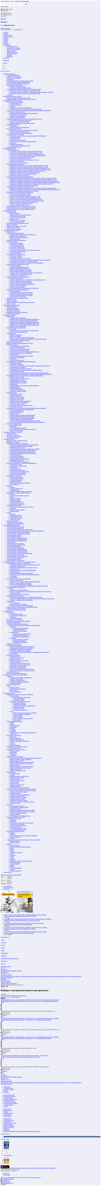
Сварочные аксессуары (10, 210)
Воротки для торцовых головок (18, 791)
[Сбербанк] (6, 1158)
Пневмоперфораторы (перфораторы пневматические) (24, 385)
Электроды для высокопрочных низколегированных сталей (26, 152)
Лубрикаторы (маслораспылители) (19, 350)
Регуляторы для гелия (16, 257)
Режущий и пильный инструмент (16, 749)
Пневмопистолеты (12, 392)
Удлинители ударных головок (18, 391)
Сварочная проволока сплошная (15, 164)
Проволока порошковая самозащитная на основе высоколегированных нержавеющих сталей (35, 189)
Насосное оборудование (13, 655)
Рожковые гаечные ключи (17, 780)
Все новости (4, 969)
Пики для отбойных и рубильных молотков (22, 337)
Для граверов (13, 577)
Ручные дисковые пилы (16, 488)
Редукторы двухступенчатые (18, 251)
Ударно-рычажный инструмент (15, 831)
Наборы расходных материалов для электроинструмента (22, 607)
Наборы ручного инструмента (15, 756)
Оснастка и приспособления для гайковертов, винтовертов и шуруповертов (30, 591)
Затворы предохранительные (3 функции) (21, 294)
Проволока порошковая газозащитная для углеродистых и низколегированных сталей (33, 178)
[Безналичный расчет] (6, 1163)
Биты (11, 588)
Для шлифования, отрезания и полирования (19, 563)
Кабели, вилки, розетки (13, 227)
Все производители (6, 966)
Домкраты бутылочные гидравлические (21, 677)
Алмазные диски (14, 569)
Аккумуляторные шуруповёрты (15, 554)
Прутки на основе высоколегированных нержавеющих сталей (27, 200)
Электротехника (8, 1105)
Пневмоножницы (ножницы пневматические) (22, 415)
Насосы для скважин (15, 662)
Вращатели (13, 143)
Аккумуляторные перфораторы (15, 557)
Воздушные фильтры (15, 425)
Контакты (6, 57)
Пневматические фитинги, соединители (21, 353)
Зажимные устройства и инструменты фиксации (20, 694)
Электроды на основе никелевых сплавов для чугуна (24, 160)
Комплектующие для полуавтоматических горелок (23, 113)
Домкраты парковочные (16, 679)
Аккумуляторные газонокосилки (22, 633)
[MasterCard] (6, 1146)
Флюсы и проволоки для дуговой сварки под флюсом (21, 207)
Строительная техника (10, 1102)
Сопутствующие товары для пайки (19, 495)
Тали (8, 686)
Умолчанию (14, 995)
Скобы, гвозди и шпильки (17, 371)
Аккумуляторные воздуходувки (15, 526)
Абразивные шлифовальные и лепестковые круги (23, 567)
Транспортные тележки (16, 144)
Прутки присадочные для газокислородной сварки (20, 209)
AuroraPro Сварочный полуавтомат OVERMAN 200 (18, 924)
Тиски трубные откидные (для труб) (23, 718)
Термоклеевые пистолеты (17, 502)
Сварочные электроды (13, 150)
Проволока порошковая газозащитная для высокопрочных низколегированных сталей (33, 179)
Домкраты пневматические (17, 680)
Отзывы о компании (12, 52)
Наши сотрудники (12, 53)
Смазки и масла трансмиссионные (16, 610)
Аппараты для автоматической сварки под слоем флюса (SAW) (24, 89)
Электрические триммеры (20, 642)
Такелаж (12, 869)
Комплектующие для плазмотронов (19, 127)
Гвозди (12, 856)
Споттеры (9, 95)
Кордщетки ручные (15, 748)
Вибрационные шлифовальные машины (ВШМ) (23, 453)
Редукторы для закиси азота (17, 248)
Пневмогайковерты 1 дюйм (17, 380)
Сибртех (9, 876)
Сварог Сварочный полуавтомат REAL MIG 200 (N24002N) (20, 916)
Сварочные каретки (15, 137)
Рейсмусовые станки (15, 518)
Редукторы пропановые (16, 243)
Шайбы (12, 865)
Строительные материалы (11, 1103)
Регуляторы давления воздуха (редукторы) (21, 356)
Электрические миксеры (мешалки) (19, 471)
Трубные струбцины (18, 707)
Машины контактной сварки (14, 85)
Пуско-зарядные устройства (14, 436)
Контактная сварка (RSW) (14, 128)
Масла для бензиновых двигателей (16, 673)
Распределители (14, 354)
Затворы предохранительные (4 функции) (21, 295)
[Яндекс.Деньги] (6, 1151)
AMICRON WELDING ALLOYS (9, 958)
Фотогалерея (7, 1114)
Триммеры (13, 638)
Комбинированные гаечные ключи (19, 776)
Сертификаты (7, 1121)
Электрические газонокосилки (21, 636)
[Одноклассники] (5, 986)
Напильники (13, 752)
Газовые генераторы (12, 308)
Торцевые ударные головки (17, 389)
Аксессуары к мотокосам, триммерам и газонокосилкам (25, 625)
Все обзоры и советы (6, 975)
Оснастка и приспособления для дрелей (21, 584)
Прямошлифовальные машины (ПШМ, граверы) (23, 450)
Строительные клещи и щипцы (18, 828)
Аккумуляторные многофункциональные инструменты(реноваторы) (25, 531)
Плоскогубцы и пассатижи (17, 824)
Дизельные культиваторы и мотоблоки (20, 650)
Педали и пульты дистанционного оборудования (23, 141)
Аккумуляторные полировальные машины (18, 532)
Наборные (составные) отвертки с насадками (22, 810)
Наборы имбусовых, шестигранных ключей (22, 762)
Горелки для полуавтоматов (17, 112)
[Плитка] (1, 998)
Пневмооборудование (10, 315)
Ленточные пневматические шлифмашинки (22, 409)
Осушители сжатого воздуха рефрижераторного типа (24, 351)
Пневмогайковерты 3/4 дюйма (18, 382)
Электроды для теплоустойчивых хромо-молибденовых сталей (27, 154)
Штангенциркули (15, 725)
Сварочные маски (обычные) (18, 216)
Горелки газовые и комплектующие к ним (18, 277)
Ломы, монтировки (15, 837)
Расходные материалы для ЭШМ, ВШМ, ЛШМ (22, 570)
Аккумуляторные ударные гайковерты (17, 556)
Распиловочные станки (16, 516)
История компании (12, 46)
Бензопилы (13, 617)
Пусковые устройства (13, 437)
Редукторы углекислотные (17, 247)
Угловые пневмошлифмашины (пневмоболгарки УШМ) (25, 420)
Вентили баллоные (12, 301)
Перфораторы (14, 467)
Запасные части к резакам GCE (18, 275)
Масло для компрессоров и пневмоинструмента (20, 343)
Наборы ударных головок (17, 377)
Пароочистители (14, 511)
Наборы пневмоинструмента (14, 341)
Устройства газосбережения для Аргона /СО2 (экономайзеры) (26, 262)
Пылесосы (13, 508)
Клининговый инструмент (14, 505)
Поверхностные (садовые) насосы (19, 660)
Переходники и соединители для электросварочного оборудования (28, 136)
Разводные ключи (15, 779)
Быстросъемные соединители (18, 296)
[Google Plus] (7, 986)
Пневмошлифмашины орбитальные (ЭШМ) (22, 416)
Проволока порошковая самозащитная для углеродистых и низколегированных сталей (33, 188)
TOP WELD (4, 961)
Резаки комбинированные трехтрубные (20, 271)
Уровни (12, 724)
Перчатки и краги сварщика (17, 220)
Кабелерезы (13, 821)
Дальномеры (13, 727)
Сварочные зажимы (18, 700)
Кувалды (12, 832)
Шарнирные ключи (15, 786)
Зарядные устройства (12, 435)
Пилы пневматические (16, 412)
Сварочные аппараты (9, 73)
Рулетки (12, 722)
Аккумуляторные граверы (14, 535)
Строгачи (12, 106)
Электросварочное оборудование (13, 100)
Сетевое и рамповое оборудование (16, 240)
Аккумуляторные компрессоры (15, 528)
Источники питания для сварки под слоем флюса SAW (25, 90)
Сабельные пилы (14, 490)
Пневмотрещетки (14, 387)
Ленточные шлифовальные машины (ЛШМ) (22, 452)
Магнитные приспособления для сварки (18, 223)
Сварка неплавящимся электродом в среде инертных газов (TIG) (24, 119)
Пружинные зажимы (18, 698)
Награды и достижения (13, 49)
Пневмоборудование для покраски (16, 327)
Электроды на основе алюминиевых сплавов (22, 157)
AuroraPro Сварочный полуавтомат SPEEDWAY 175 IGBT (19, 929)
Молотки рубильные (15, 336)
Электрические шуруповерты (18, 473)
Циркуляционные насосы (17, 657)
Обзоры (6, 39)
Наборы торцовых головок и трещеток (20, 759)
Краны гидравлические (13, 684)
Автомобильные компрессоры (18, 318)
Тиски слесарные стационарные (22, 714)
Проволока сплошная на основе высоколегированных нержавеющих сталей (30, 169)
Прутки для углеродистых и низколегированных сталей (25, 196)
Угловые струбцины (18, 708)
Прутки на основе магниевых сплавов (20, 193)
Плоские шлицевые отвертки (18, 813)
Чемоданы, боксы (15, 842)
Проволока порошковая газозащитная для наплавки (24, 185)
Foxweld (3, 945)
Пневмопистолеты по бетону (18, 367)
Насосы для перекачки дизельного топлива (21, 669)
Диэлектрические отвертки (17, 806)
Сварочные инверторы (13, 75)
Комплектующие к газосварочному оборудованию (20, 302)
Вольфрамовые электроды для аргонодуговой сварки (21, 206)
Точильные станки (15, 519)
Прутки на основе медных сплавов (19, 205)
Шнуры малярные (15, 745)
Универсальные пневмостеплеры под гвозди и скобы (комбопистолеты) (29, 373)
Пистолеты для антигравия (17, 404)
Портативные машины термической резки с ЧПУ (20, 81)
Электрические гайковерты (17, 470)
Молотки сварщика (12, 224)
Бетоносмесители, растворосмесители (17, 440)
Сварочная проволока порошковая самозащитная (20, 186)
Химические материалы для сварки (16, 226)
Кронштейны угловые (16, 852)
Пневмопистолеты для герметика (19, 402)
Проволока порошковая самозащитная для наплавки (24, 191)
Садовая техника (8, 611)
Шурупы (12, 866)
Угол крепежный (14, 863)
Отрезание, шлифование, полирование (17, 443)
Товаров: (3, 994)
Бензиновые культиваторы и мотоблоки (21, 649)
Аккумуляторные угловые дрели (15, 560)
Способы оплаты (8, 1088)
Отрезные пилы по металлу (17, 457)
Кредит (6, 42)
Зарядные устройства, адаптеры (15, 543)
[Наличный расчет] (6, 1160)
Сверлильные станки (15, 515)
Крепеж (9, 844)
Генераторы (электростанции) (12, 305)
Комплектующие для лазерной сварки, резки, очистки (21, 99)
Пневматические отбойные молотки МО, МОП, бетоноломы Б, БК (28, 339)
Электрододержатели (16, 103)
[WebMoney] (6, 1148)
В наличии (17, 997)
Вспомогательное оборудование (15, 134)
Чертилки (12, 744)
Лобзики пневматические (17, 411)
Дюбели (12, 849)
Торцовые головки (15, 793)
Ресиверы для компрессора (17, 357)
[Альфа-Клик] (8, 1155)
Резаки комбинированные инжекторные (21, 270)
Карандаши (13, 736)
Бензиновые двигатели (13, 672)
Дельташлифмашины (15, 454)
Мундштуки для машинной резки (19, 237)
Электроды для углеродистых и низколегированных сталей (26, 151)
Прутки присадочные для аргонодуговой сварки (20, 192)
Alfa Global (4, 956)
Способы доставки (9, 1089)
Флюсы (12, 497)
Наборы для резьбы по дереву (18, 770)
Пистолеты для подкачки (17, 398)
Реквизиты (10, 56)
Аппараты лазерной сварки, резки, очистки (18, 97)
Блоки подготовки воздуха (17, 347)
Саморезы (12, 855)
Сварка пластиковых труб (14, 147)
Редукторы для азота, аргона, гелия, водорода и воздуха (25, 250)
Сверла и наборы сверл (16, 580)
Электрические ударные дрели (18, 466)
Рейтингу (23, 995)
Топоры (12, 838)
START (3, 950)
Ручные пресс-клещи (15, 827)
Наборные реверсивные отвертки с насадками (22, 811)
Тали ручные (13, 690)
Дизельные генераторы (13, 310)
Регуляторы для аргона (16, 255)
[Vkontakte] (4, 1136)
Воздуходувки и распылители (15, 619)
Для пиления (10, 601)
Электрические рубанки (16, 477)
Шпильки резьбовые (15, 870)
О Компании (7, 45)
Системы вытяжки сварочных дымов (20, 145)
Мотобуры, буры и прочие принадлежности (19, 621)
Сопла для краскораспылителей (18, 332)
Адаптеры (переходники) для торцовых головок (23, 790)
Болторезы (13, 820)
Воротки (12, 775)
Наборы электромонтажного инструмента (21, 763)
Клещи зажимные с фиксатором (21, 697)
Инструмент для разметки (14, 735)
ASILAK (3, 964)
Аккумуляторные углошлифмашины (17, 539)
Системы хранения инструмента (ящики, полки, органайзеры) (24, 839)
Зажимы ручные (14, 696)
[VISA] (6, 1143)
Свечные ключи (14, 782)
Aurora (2, 940)
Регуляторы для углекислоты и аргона (20, 258)
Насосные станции (15, 659)
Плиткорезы (13, 753)
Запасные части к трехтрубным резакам (20, 274)
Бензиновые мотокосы (19, 629)
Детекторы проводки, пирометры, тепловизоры (23, 732)
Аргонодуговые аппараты (14, 78)
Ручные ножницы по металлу (18, 825)
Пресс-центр (7, 1109)
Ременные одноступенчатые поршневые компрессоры (24, 323)
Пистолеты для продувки (17, 399)
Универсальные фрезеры (16, 478)
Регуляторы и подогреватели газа (16, 254)
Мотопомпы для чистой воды (18, 666)
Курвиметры (13, 734)
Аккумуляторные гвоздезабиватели (16, 549)
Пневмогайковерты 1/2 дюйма (18, 381)
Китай (9, 880)
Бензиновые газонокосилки (20, 635)
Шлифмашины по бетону (17, 460)
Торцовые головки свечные (17, 796)
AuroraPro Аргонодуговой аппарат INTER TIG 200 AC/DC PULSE (22, 920)
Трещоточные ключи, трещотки (18, 797)
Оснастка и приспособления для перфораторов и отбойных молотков (29, 586)
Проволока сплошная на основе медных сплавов (23, 174)
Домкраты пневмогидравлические (19, 681)
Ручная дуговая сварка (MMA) (15, 102)
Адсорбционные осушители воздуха (20, 346)
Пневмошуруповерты (16, 388)
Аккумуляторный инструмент (12, 525)
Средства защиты (11, 212)
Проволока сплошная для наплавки (19, 175)
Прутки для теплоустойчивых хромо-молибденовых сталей (26, 199)
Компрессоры (10, 316)
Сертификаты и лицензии (14, 48)
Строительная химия (15, 868)
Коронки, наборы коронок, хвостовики (20, 583)
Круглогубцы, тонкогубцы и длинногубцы (21, 823)
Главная (6, 32)
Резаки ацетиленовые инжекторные (19, 268)
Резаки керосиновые (15, 265)
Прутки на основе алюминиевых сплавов (21, 203)
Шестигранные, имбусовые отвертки (20, 815)
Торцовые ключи (14, 783)
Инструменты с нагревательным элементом (19, 492)
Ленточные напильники (16, 456)
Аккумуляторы (11, 542)
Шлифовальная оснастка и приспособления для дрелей (25, 564)
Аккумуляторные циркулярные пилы (17, 540)
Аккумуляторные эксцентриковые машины (18, 533)
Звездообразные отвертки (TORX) (19, 807)
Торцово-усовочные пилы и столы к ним (21, 491)
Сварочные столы (15, 138)
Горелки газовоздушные (16, 278)
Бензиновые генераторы (13, 309)
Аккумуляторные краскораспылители (17, 550)
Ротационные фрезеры (16, 480)
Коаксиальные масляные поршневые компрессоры (23, 320)
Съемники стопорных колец (17, 830)
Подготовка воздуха (12, 344)
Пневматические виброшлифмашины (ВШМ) (22, 418)
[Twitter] (3, 986)
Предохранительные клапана (18, 428)
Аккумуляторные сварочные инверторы (18, 83)
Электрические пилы (16, 618)
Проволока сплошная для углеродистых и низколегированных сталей (29, 165)
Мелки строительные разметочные (19, 741)
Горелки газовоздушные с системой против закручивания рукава (27, 279)
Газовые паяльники (15, 498)
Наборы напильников (16, 769)
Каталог (6, 33)
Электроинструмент (9, 439)
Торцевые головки (15, 593)
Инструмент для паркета (16, 364)
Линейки (12, 728)
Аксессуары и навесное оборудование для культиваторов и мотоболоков (29, 652)
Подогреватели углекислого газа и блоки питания (23, 261)
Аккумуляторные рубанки (14, 536)
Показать (9, 883)
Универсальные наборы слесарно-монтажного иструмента (26, 758)
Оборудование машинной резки (15, 233)
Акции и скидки (8, 36)
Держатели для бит (15, 803)
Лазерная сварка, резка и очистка (13, 96)
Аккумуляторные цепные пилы (15, 547)
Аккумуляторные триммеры (20, 639)
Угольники (13, 731)
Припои (12, 494)
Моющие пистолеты (15, 395)
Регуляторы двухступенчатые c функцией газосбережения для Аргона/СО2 (30, 260)
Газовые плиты (11, 231)
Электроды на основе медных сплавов (20, 158)
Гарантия (6, 43)
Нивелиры (13, 729)
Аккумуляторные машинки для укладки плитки (20, 529)
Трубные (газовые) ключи (17, 784)
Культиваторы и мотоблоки (14, 645)
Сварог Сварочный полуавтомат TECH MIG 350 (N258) (19, 933)
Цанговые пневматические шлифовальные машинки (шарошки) (27, 422)
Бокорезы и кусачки (15, 818)
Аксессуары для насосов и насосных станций (22, 670)
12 (11, 997)
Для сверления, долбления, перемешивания (18, 578)
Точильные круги (15, 571)
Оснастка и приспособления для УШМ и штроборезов (24, 574)
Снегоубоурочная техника (14, 622)
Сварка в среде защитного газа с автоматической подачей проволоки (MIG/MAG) (29, 110)
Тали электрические (15, 691)
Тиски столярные (18, 717)
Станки (9, 512)
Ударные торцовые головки (17, 799)
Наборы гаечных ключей (17, 760)
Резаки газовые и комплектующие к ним (18, 264)
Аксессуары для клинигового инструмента (21, 507)
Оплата (6, 41)
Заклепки (12, 859)
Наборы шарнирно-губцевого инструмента (21, 766)
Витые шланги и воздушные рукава (19, 349)
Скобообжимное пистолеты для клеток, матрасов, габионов (26, 370)
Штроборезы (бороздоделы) (17, 447)
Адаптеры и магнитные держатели (19, 594)
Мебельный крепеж (15, 862)
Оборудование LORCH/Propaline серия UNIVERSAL (24, 288)
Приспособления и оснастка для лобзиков (21, 605)
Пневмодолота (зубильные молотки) (20, 340)
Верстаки (12, 514)
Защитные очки (14, 219)
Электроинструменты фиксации (15, 523)
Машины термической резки (17, 236)
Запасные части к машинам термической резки (22, 234)
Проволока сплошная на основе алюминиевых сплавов (25, 172)
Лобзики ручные (14, 751)
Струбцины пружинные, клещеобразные (24, 705)
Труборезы (13, 755)
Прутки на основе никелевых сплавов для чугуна (23, 202)
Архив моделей (8, 872)
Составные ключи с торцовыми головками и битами (21, 789)
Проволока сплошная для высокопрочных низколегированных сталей (29, 167)
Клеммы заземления (15, 104)
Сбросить (3, 883)
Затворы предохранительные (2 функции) (21, 292)
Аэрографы (13, 329)
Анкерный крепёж (15, 845)
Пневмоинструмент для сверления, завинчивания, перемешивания (25, 375)
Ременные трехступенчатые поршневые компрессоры (24, 319)
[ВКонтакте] (1, 986)
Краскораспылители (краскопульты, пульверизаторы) (24, 330)
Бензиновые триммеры (19, 641)
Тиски (11, 711)
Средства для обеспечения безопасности (18, 289)
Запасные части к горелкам (17, 286)
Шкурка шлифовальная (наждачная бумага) (21, 573)
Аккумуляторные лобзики (14, 559)
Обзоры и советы (8, 1113)
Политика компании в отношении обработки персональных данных (22, 1131)
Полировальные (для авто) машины (19, 459)
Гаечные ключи (11, 772)
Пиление (9, 485)
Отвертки (9, 804)
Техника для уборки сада (13, 643)
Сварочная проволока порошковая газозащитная (20, 176)
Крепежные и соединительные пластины (21, 861)
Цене (19, 995)
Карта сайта (7, 1175)
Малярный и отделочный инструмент (17, 746)
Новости (6, 38)
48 (13, 997)
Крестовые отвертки (15, 808)
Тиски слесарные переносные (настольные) (25, 712)
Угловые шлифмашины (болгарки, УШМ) (21, 446)
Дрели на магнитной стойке (17, 474)
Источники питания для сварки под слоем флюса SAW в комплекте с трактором (31, 92)
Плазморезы (10, 79)
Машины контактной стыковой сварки (20, 88)
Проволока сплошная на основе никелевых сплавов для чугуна (27, 171)
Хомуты (12, 858)
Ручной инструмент (9, 693)
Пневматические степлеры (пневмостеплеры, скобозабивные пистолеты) (30, 365)
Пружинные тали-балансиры (18, 689)
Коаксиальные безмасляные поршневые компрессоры (24, 322)
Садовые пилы (11, 612)
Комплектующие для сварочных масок (20, 215)
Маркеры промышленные (17, 739)
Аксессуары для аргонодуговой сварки (20, 120)
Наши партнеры (11, 50)
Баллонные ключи (15, 773)
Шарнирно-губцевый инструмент (16, 817)
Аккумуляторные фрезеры (14, 546)
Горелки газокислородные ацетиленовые (21, 282)
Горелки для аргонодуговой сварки (19, 121)
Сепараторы (13, 358)
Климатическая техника (10, 1099)
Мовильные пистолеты (16, 394)
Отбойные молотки (15, 468)
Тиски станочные (18, 715)
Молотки (12, 834)
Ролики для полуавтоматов (17, 117)
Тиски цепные (17, 720)
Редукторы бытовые (15, 253)
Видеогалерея (7, 1116)
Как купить (7, 1086)
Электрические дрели (16, 464)
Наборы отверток (14, 765)
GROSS (9, 878)
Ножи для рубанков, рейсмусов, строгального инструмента (26, 597)
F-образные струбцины (19, 703)
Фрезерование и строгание (14, 476)
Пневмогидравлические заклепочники (20, 401)
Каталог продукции (9, 1095)
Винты (12, 851)
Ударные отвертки (15, 814)
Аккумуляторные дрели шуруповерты (17, 552)
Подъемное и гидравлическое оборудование (16, 674)
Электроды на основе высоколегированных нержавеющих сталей (28, 155)
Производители (8, 35)
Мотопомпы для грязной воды (18, 667)
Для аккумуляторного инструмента (16, 608)
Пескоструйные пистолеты (17, 397)
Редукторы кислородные (16, 244)
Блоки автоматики (12, 306)
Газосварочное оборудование (11, 230)
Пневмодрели (14, 384)
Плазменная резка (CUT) (13, 124)
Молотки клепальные (16, 334)
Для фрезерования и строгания (15, 595)
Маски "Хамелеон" (15, 213)
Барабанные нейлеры (16, 363)
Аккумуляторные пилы (16, 614)
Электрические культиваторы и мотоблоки (21, 648)
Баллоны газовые (11, 299)
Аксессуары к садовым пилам (18, 615)
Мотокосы (13, 626)
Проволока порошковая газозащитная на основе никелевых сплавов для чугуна (31, 183)
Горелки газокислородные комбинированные (22, 284)
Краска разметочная (15, 738)
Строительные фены (15, 501)
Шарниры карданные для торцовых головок (22, 801)
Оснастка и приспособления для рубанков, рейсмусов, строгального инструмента (32, 598)
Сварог (2, 948)
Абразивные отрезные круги (17, 566)
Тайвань (9, 881)
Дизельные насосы (15, 656)
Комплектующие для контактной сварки (21, 133)
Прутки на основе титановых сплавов (20, 195)
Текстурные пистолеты (16, 406)
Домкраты (9, 676)
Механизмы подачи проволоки (18, 114)
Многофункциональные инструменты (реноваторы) (24, 444)
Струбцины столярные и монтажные (20, 701)
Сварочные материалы (10, 148)
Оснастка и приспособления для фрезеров (21, 600)
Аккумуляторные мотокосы (20, 628)
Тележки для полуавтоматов (17, 116)
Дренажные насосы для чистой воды (20, 663)
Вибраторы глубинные (13, 442)
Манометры (13, 426)
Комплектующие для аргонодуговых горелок (22, 123)
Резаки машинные (15, 239)
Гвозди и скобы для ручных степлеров (20, 847)
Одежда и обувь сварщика (17, 222)
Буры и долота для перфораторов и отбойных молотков (25, 581)
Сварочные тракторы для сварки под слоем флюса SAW (25, 93)
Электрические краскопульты (15, 522)
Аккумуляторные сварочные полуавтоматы (18, 82)
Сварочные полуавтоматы (14, 76)
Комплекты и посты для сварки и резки (17, 298)
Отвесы (12, 742)
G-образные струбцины (19, 704)
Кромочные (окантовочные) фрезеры (20, 483)
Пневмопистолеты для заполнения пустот (21, 405)
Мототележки (14, 653)
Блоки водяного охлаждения (17, 140)
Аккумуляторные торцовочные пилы (17, 538)
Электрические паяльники (17, 504)
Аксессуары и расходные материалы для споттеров (24, 130)
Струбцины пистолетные (20, 710)
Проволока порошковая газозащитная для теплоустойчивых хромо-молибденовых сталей (34, 181)
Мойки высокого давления (17, 509)
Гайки (11, 854)
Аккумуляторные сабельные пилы (16, 545)
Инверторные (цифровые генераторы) (17, 312)
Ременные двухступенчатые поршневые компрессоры (24, 325)
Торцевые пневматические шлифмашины (21, 419)
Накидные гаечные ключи (17, 777)
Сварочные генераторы (13, 313)
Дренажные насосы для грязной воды (20, 665)
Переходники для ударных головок (19, 378)
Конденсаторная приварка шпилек (19, 131)
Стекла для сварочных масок (18, 217)
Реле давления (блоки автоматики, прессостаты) (23, 429)
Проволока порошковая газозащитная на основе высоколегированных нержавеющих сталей (35, 182)
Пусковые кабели (11, 433)
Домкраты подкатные (16, 683)
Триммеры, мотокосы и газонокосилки (17, 624)
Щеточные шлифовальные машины (19, 461)
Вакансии (9, 55)
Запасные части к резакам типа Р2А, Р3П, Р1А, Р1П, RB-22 (26, 272)
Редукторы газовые (12, 241)
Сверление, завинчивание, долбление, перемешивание (22, 463)
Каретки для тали (14, 687)
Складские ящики (15, 841)
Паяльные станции (15, 499)
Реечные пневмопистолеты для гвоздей (20, 368)
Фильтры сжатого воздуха (17, 360)
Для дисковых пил (15, 602)
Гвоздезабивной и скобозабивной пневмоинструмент (21, 361)
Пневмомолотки (11, 333)
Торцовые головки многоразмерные (20, 794)
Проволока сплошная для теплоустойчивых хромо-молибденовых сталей (30, 168)
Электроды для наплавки (17, 161)
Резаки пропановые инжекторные (19, 267)
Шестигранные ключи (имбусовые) (19, 787)
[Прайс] (4, 998)
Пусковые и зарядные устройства (13, 432)
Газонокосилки (14, 632)
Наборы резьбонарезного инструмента (20, 768)
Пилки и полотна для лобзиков (18, 604)
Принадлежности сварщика (14, 229)
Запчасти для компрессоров (14, 423)
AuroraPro (3, 942)
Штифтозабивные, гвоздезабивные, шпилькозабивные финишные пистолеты (31, 374)
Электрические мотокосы (20, 631)
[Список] (3, 998)
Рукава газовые (11, 303)
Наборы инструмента (12, 521)
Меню (5, 63)
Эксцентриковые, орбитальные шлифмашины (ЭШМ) (24, 449)
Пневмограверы (14, 413)
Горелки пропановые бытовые (18, 285)
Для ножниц (13, 576)
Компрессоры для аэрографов (18, 326)
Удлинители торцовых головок (18, 800)
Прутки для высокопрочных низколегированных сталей (25, 198)
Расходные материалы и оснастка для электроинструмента (19, 562)
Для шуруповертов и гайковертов (16, 587)
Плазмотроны (14, 126)
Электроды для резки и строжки (18, 162)
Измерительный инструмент (14, 721)
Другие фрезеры (14, 484)
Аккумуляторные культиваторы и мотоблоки (22, 646)
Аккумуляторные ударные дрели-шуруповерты (19, 553)
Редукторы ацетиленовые (17, 246)
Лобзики (12, 487)
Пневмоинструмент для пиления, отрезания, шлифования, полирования (26, 408)
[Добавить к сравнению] (2, 1017)
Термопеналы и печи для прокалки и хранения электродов (26, 109)
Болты (11, 848)
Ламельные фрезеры (15, 481)
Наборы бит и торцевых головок (19, 590)
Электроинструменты (10, 1096)
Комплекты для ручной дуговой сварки (20, 107)
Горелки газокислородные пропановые (20, 281)
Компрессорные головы (16, 430)
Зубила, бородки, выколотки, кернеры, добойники (23, 835)
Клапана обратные (15, 291)
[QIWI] (6, 1154)
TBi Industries (4, 953)
